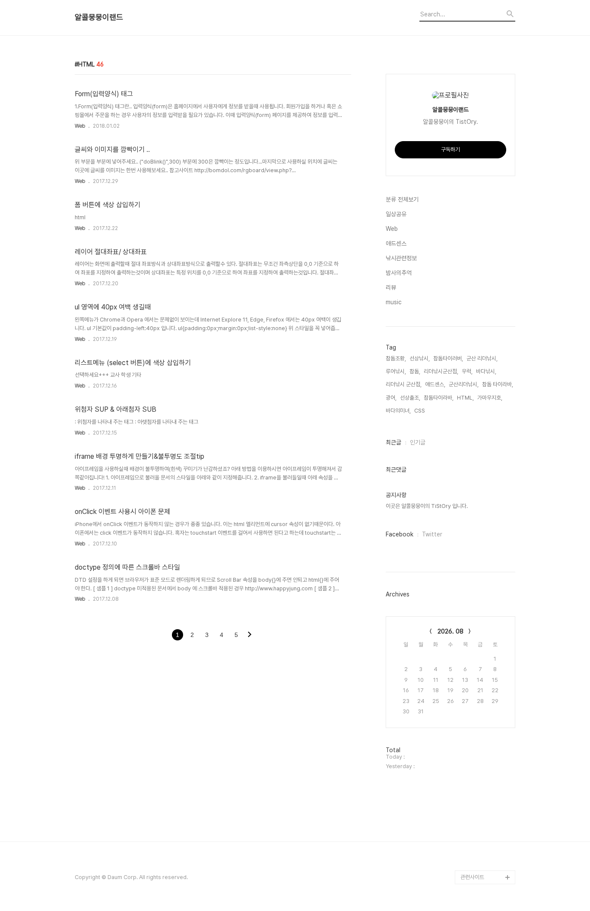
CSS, (420, 410)
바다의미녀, (398, 410)
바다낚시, (486, 371)
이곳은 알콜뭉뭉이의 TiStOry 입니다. (427, 506)
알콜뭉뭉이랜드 (99, 17)
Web (80, 126)
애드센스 (396, 243)
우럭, (467, 371)
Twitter (432, 534)
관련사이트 (472, 877)
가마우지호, (489, 397)
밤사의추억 (399, 272)
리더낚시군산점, (441, 371)
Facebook (399, 534)
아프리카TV (474, 863)
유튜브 (468, 835)
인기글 (417, 442)
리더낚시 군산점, (404, 384)
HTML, (465, 397)
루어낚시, (396, 371)
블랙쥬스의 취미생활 (483, 822)
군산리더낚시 (475, 808)
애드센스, (435, 384)
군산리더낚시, (464, 384)
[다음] (249, 635)
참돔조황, (396, 358)
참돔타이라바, (439, 397)
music (394, 302)
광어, (391, 397)
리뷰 (391, 287)
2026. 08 (450, 631)
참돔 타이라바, (497, 384)
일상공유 (396, 214)
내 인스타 (471, 794)
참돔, (414, 371)
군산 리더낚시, (482, 358)
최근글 (393, 442)
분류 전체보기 (402, 199)
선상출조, (410, 397)
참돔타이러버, (448, 358)
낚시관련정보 (401, 258)
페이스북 (470, 849)
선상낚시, (419, 358)
